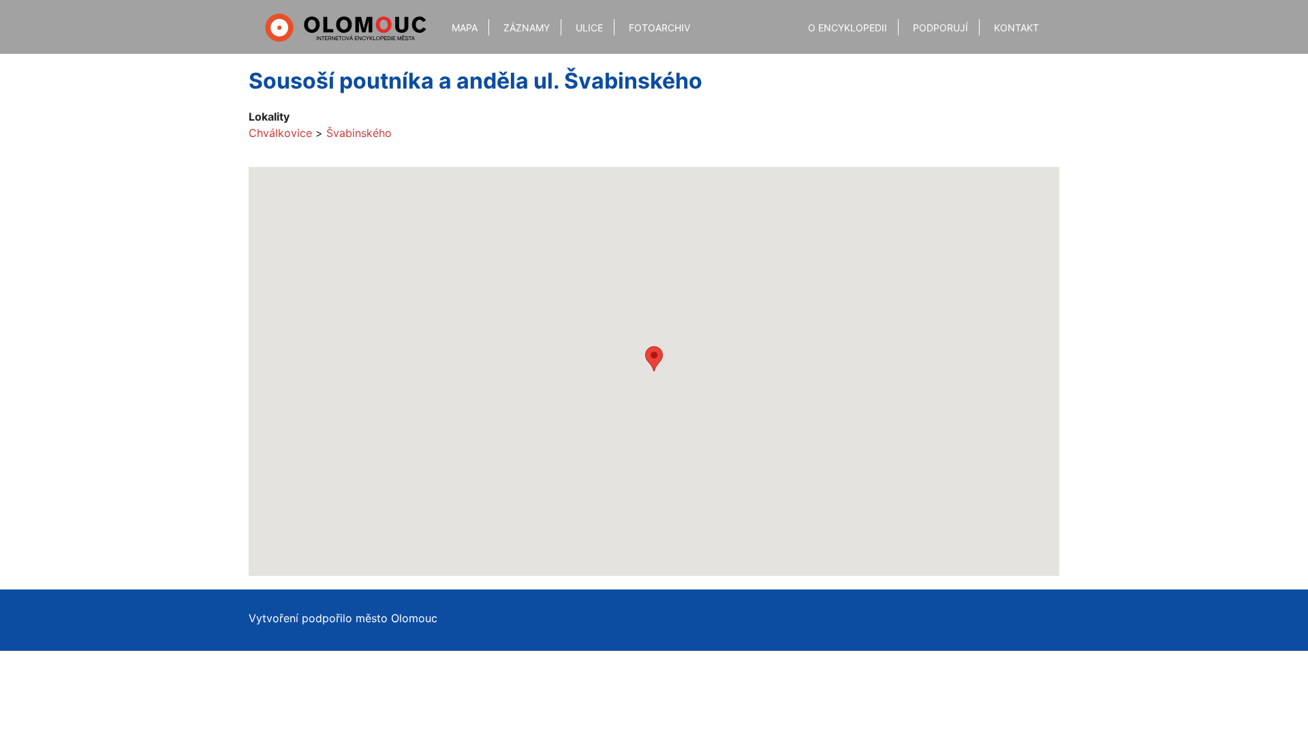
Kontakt (1016, 27)
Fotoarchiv (659, 27)
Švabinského (359, 133)
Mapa (465, 27)
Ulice (589, 27)
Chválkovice (280, 133)
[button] (654, 358)
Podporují (940, 27)
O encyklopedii (847, 27)
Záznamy (526, 27)
